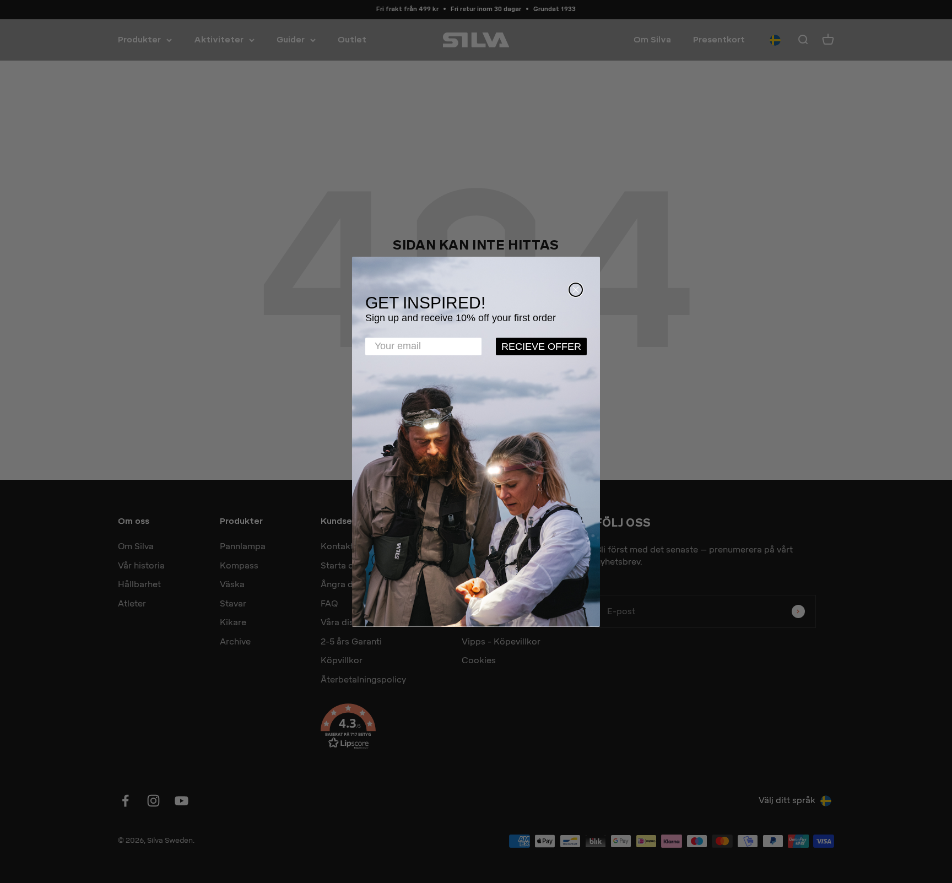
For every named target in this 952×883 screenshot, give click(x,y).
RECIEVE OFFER (541, 346)
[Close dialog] (575, 289)
